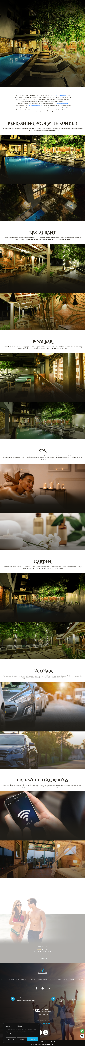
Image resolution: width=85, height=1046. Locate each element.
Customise (11, 1039)
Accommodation (22, 979)
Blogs (65, 979)
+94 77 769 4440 (42, 1023)
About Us (11, 979)
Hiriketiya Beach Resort (60, 95)
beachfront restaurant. (62, 103)
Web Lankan (50, 1044)
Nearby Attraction (55, 979)
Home (3, 979)
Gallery (72, 979)
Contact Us (80, 979)
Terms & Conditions (42, 1014)
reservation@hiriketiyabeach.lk (25, 1000)
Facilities (32, 979)
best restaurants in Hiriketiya (36, 105)
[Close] (38, 1024)
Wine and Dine (42, 979)
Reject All (21, 1039)
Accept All (32, 1039)
